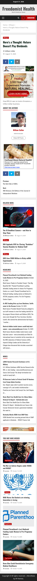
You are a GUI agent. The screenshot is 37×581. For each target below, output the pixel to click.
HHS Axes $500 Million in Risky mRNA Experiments (17, 259)
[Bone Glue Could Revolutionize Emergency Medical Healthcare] (18, 550)
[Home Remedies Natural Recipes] (18, 156)
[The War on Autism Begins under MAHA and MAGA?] (18, 452)
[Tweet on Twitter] (11, 61)
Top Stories (8, 460)
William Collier (10, 51)
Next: (16, 191)
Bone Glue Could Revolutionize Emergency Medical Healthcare (18, 564)
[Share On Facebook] (5, 61)
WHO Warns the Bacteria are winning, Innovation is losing (16, 498)
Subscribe (31, 18)
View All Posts (18, 138)
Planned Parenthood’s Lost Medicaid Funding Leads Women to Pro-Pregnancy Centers (17, 531)
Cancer (7, 225)
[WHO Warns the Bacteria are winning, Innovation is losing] (18, 484)
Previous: (10, 182)
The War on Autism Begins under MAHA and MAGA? (17, 466)
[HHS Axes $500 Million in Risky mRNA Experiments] (18, 254)
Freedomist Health (18, 8)
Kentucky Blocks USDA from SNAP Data (15, 414)
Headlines (8, 524)
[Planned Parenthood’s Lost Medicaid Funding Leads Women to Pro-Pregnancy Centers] (18, 516)
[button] (3, 18)
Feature (7, 492)
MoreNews (31, 576)
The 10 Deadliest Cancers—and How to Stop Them (17, 231)
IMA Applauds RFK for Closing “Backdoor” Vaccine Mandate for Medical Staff (18, 245)
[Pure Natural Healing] (18, 85)
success (7, 471)
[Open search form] (18, 18)
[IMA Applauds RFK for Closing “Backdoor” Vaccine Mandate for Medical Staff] (18, 240)
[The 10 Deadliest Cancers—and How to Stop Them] (18, 217)
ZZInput (6, 38)
